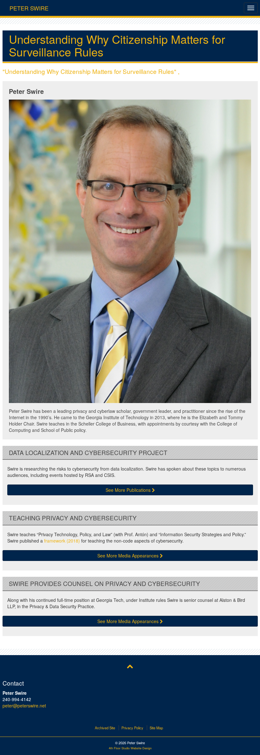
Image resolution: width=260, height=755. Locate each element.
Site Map (156, 727)
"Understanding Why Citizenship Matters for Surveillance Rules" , (91, 71)
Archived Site (105, 727)
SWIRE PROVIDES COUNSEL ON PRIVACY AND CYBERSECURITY (104, 583)
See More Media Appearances (128, 555)
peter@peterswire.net (24, 705)
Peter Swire (29, 7)
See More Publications (129, 490)
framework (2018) (62, 540)
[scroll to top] (130, 666)
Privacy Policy (132, 727)
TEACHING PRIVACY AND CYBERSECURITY (73, 518)
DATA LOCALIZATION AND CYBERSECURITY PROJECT (88, 452)
